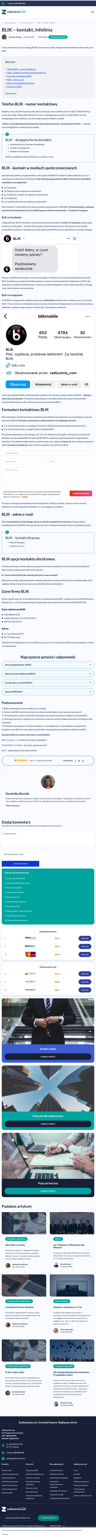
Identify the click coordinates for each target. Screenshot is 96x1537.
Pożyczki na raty (12, 897)
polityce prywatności (75, 1530)
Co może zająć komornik (16, 915)
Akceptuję (5, 1534)
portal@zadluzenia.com (15, 1458)
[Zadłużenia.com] (14, 12)
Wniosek (85, 938)
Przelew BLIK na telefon (12, 745)
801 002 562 (20, 3)
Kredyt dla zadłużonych (15, 878)
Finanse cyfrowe (58, 37)
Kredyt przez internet (15, 892)
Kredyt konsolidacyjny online (18, 883)
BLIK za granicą (8, 740)
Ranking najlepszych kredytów (17, 1518)
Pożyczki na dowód (14, 887)
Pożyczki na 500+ (13, 906)
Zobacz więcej (48, 1056)
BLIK (4, 750)
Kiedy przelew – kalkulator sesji (18, 911)
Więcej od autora (13, 805)
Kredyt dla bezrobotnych (16, 901)
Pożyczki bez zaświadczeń (17, 920)
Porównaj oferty (48, 1518)
